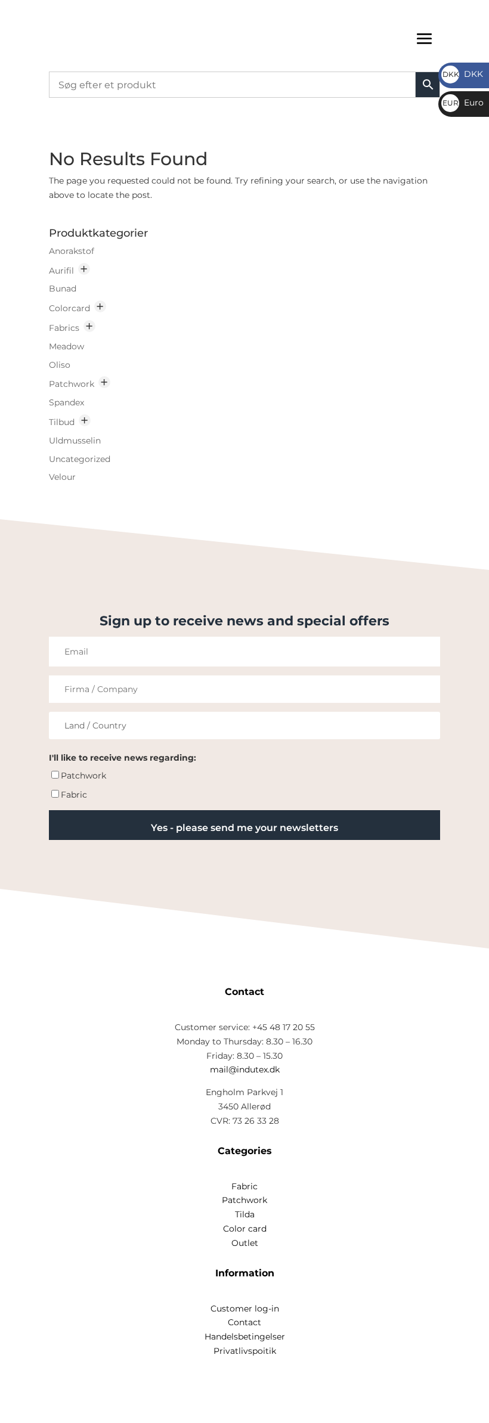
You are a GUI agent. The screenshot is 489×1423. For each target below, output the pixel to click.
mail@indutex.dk (245, 1069)
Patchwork (71, 384)
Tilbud (62, 422)
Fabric (74, 794)
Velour (62, 477)
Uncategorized (79, 459)
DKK (462, 74)
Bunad (62, 288)
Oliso (59, 364)
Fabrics (64, 328)
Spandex (66, 402)
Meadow (66, 346)
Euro (463, 102)
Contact (244, 1322)
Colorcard (69, 308)
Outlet (244, 1243)
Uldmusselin (75, 440)
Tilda (245, 1214)
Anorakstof (71, 251)
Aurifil (61, 270)
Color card (245, 1228)
